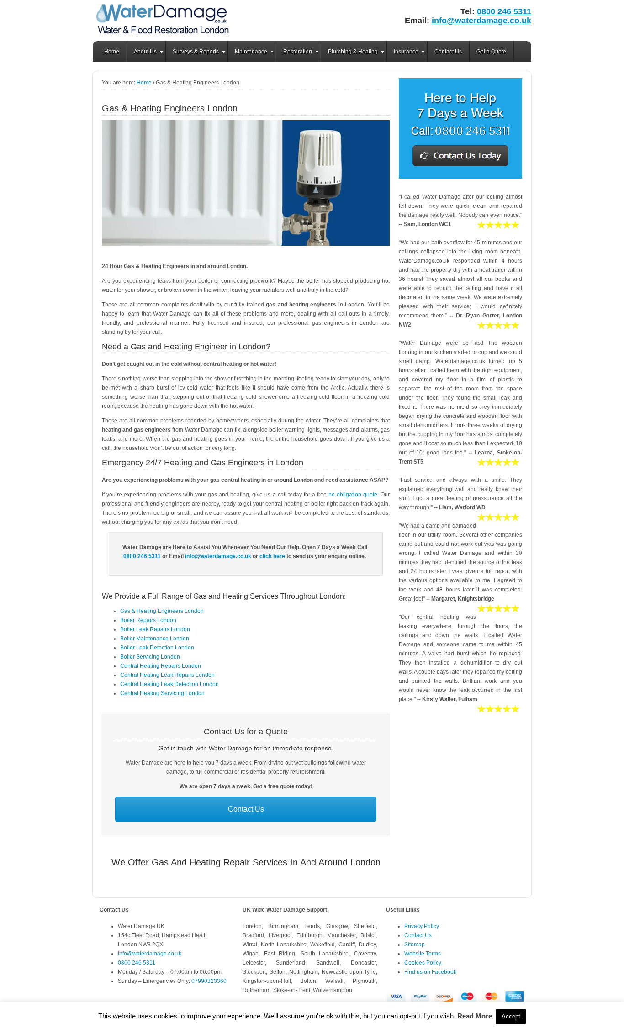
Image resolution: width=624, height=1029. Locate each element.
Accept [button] (511, 1016)
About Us (142, 53)
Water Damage (163, 20)
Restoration (294, 53)
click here (272, 556)
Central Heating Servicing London (162, 693)
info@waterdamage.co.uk (481, 20)
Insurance (402, 53)
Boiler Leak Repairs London (155, 629)
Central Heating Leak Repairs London (167, 675)
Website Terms (422, 953)
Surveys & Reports (192, 53)
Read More (474, 1016)
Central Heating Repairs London (160, 666)
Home (111, 51)
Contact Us (448, 51)
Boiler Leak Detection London (157, 647)
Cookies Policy (422, 963)
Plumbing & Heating (349, 53)
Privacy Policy (421, 926)
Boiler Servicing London (150, 657)
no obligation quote (352, 494)
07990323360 (209, 981)
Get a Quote (491, 51)
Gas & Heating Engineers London (162, 611)
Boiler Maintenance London (154, 638)
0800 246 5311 (504, 11)
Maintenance (247, 53)
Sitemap (414, 944)
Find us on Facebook (430, 972)
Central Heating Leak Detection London (169, 684)
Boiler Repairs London (148, 620)
